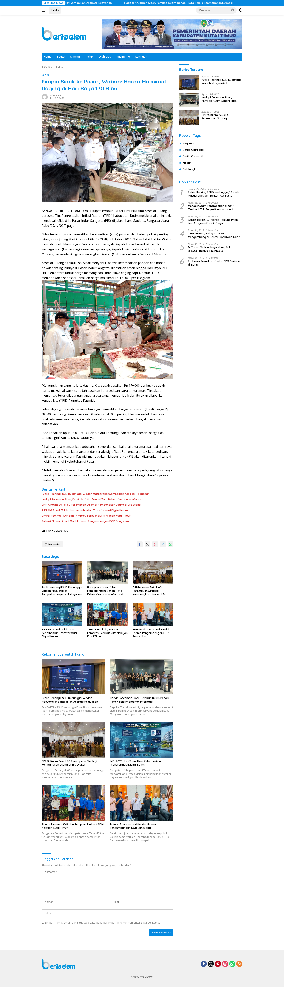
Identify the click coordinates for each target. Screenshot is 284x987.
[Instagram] (225, 964)
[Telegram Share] (163, 544)
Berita (61, 56)
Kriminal (75, 56)
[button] (233, 10)
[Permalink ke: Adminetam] (45, 97)
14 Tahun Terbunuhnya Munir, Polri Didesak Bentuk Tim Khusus (209, 248)
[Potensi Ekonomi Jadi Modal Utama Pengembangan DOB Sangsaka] (153, 614)
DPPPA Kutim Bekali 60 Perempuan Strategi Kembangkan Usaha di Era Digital (91, 504)
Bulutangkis (190, 169)
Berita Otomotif (193, 156)
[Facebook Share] (140, 544)
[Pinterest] (218, 964)
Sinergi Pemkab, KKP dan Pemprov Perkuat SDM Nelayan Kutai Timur (86, 515)
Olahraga (105, 56)
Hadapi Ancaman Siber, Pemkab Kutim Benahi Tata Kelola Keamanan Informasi (134, 3)
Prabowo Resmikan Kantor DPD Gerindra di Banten (214, 262)
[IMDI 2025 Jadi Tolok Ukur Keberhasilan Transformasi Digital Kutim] (62, 614)
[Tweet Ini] (147, 544)
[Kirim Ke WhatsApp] (170, 544)
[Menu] (44, 10)
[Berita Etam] (65, 33)
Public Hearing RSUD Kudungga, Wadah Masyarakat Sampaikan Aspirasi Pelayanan (95, 494)
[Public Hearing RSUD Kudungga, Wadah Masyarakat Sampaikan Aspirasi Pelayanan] (62, 572)
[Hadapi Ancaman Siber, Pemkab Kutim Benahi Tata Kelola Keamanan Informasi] (107, 572)
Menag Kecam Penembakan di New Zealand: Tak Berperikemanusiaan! (211, 207)
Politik (89, 56)
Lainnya (140, 56)
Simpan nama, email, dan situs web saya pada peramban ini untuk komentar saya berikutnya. (103, 922)
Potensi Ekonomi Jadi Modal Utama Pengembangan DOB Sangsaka (85, 521)
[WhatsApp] (232, 964)
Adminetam (55, 95)
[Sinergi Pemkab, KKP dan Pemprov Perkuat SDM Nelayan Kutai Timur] (107, 614)
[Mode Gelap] (240, 10)
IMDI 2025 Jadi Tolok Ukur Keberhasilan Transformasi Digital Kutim (85, 510)
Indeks (55, 10)
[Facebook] (204, 964)
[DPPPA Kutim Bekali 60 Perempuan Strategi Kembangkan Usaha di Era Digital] (153, 572)
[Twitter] (211, 964)
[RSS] (239, 964)
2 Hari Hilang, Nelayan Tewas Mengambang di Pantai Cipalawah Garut (214, 235)
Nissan (187, 163)
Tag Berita (123, 56)
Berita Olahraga (193, 150)
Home (47, 56)
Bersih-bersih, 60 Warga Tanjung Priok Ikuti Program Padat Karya (213, 221)
